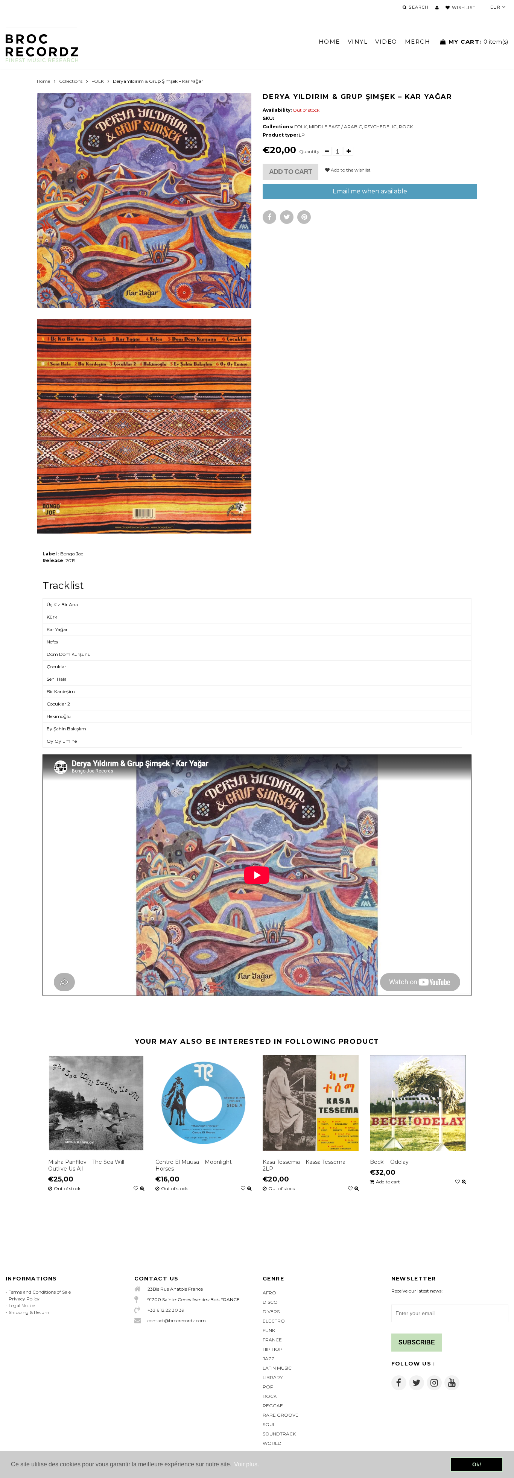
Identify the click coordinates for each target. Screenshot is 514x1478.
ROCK (406, 126)
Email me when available (370, 191)
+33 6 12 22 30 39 (166, 1310)
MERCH (417, 41)
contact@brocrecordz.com (177, 1320)
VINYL (358, 41)
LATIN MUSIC (277, 1368)
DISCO (270, 1302)
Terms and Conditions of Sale (40, 1292)
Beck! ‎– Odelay (389, 1162)
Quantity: (310, 151)
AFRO (269, 1293)
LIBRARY (273, 1377)
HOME (329, 41)
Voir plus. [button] (246, 1464)
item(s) (478, 41)
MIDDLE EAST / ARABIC (335, 126)
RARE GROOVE (280, 1415)
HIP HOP (273, 1349)
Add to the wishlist (350, 170)
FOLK (97, 81)
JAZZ (268, 1358)
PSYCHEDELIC (380, 126)
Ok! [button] (476, 1464)
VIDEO (386, 41)
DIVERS (271, 1311)
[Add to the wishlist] (136, 1188)
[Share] (269, 217)
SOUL (269, 1424)
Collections (70, 81)
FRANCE (272, 1340)
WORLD (272, 1443)
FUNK (269, 1330)
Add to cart (290, 171)
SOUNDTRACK (279, 1434)
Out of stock (67, 1188)
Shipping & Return (29, 1312)
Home (43, 81)
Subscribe (416, 1342)
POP (268, 1387)
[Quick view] (142, 1188)
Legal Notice (22, 1305)
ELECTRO (274, 1321)
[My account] (437, 7)
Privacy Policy (24, 1299)
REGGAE (273, 1405)
